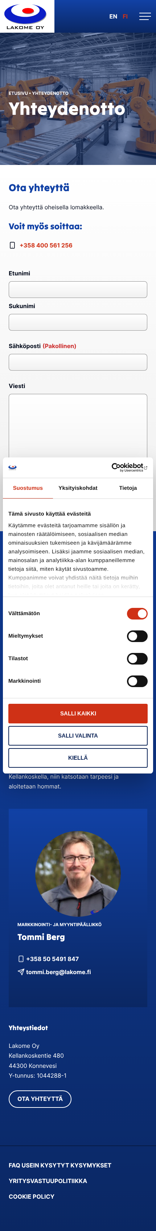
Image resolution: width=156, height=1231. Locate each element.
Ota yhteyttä (40, 1098)
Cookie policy (31, 1196)
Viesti (17, 386)
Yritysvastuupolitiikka (48, 1180)
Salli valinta (78, 735)
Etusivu (18, 93)
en (114, 16)
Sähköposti (43, 346)
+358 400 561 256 (46, 245)
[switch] (137, 636)
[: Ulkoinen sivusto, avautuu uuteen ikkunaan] (116, 467)
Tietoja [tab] (128, 488)
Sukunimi (22, 306)
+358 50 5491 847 (52, 958)
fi (125, 16)
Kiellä (78, 758)
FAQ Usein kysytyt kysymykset (60, 1165)
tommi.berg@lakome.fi (58, 972)
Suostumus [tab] (28, 488)
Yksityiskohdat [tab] (77, 488)
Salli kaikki (78, 713)
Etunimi (19, 273)
